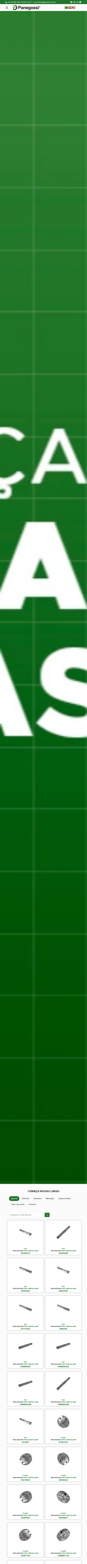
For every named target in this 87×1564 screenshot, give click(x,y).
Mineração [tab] (50, 1198)
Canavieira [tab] (37, 1198)
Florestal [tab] (32, 1204)
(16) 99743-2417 (26, 2)
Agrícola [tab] (14, 1198)
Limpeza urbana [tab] (64, 1198)
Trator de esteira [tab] (17, 1204)
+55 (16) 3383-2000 (13, 2)
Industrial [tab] (25, 1198)
